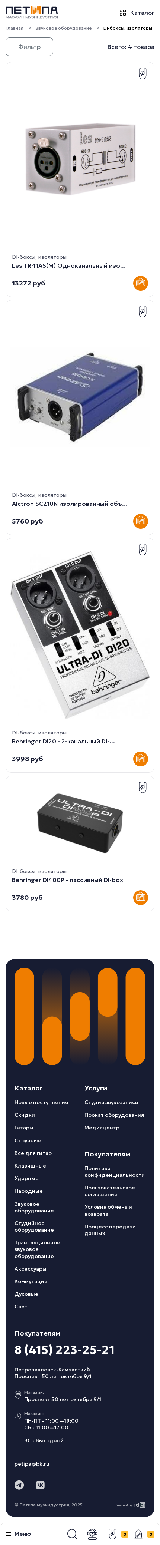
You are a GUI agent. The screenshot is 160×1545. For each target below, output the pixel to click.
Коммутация (31, 1281)
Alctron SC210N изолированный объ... (70, 503)
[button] (72, 1534)
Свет (21, 1306)
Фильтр (29, 46)
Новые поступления (41, 1102)
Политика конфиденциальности (114, 1171)
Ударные (27, 1178)
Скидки (25, 1115)
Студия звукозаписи (111, 1102)
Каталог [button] (142, 12)
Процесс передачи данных (110, 1230)
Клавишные (30, 1165)
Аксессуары (31, 1268)
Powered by (123, 1505)
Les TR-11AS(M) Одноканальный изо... (69, 265)
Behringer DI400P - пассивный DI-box (67, 880)
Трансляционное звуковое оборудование (37, 1249)
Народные (29, 1191)
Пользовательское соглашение (109, 1191)
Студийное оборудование (34, 1226)
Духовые (26, 1294)
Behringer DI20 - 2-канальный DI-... (63, 741)
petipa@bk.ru (32, 1463)
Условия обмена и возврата (108, 1210)
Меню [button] (23, 1533)
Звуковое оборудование (63, 28)
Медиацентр (101, 1127)
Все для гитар (33, 1153)
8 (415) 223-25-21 (65, 1350)
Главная (14, 28)
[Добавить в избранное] (142, 73)
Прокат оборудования (114, 1115)
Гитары (24, 1127)
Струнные (28, 1140)
